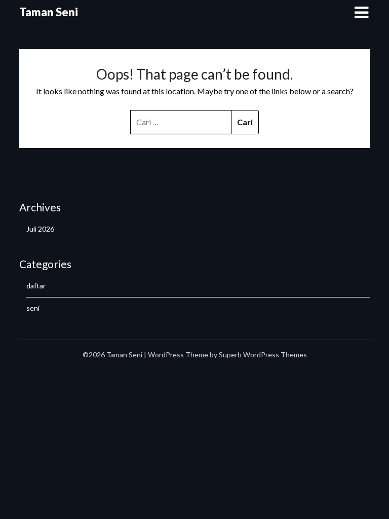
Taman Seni (48, 12)
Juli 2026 (40, 229)
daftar (36, 285)
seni (33, 308)
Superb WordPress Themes (263, 354)
